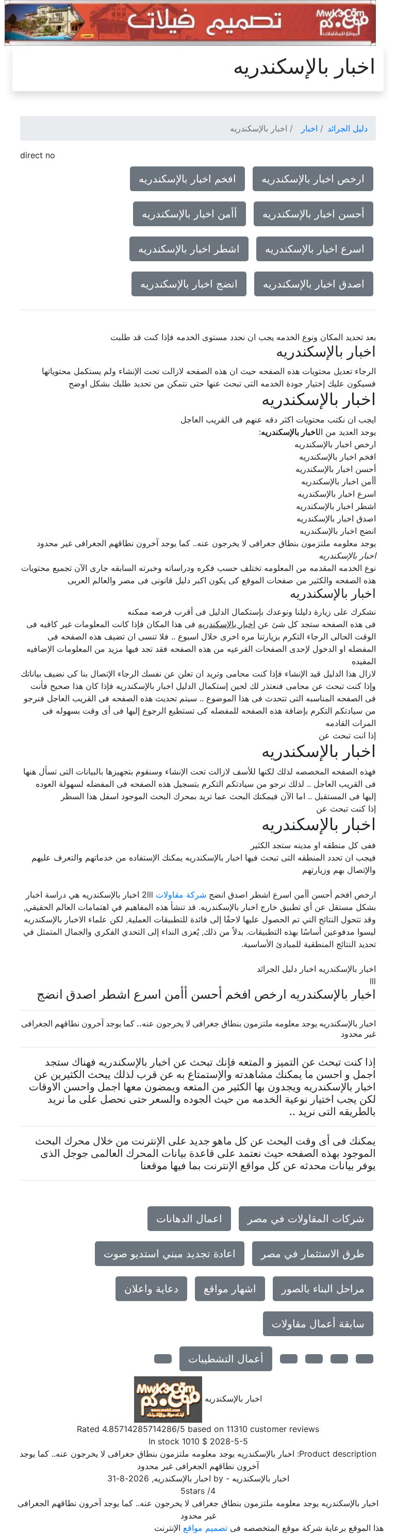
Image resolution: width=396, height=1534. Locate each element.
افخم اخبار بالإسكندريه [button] (187, 179)
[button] (364, 1358)
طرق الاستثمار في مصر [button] (313, 1254)
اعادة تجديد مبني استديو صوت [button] (170, 1254)
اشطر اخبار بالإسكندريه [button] (189, 249)
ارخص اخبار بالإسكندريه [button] (313, 179)
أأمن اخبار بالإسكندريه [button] (189, 214)
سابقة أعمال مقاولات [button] (318, 1324)
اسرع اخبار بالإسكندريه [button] (315, 249)
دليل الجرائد (347, 128)
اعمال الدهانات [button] (189, 1218)
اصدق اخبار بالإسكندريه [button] (314, 284)
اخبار (309, 128)
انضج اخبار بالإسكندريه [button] (189, 284)
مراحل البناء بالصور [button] (323, 1289)
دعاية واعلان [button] (151, 1289)
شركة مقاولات (181, 894)
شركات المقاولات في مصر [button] (306, 1218)
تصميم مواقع (205, 1528)
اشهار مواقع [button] (230, 1289)
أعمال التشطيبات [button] (225, 1359)
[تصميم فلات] (190, 22)
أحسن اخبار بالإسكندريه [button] (313, 214)
